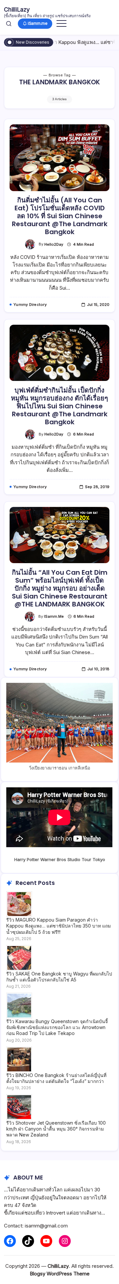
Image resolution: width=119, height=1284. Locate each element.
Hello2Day (53, 244)
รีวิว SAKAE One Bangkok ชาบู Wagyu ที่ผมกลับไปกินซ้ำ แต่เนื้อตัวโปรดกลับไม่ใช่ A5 (59, 976)
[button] (9, 23)
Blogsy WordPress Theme (60, 1273)
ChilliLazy (17, 9)
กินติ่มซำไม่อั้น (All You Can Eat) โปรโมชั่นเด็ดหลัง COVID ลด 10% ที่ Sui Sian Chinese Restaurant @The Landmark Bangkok (59, 215)
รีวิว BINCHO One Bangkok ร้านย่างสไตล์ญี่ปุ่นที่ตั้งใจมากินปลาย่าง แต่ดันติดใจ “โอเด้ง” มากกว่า (56, 1078)
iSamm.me (54, 616)
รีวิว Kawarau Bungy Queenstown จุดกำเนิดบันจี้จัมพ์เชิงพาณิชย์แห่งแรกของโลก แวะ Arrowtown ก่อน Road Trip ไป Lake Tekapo (57, 1027)
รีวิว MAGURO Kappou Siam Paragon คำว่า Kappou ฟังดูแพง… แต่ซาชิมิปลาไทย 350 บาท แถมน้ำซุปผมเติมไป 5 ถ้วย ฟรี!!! (58, 925)
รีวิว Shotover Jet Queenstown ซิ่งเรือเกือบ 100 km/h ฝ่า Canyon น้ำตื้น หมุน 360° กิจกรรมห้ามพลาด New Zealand (56, 1129)
